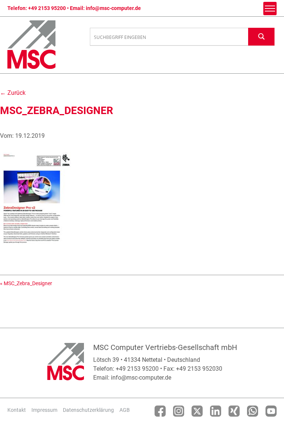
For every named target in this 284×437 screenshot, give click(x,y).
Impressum (44, 410)
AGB (124, 410)
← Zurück (13, 92)
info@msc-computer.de (113, 8)
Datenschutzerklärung (88, 410)
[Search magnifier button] (261, 36)
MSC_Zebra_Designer (28, 283)
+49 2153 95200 (47, 8)
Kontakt (16, 410)
